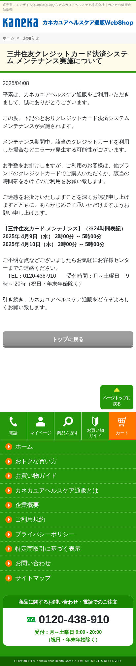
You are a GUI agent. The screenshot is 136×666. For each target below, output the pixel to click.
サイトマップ (33, 578)
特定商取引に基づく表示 (48, 548)
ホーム (24, 446)
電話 (13, 432)
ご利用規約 (30, 519)
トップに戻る (68, 339)
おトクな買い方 (36, 461)
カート (122, 432)
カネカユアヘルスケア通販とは (56, 490)
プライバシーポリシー (45, 534)
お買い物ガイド (95, 432)
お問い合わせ (33, 563)
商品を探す (68, 432)
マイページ (40, 432)
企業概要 (27, 505)
